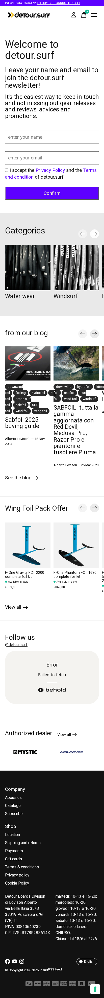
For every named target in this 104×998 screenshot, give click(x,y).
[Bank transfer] (37, 985)
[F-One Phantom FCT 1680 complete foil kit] (76, 545)
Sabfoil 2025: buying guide (22, 423)
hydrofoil (38, 392)
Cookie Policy (17, 883)
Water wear (20, 296)
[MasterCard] (46, 985)
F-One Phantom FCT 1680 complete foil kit (75, 574)
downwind (63, 386)
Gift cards (13, 859)
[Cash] (29, 985)
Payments (14, 851)
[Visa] (55, 985)
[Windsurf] (76, 267)
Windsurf (66, 296)
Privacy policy (17, 875)
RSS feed (55, 969)
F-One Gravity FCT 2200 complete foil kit (24, 574)
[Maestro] (72, 985)
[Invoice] (81, 985)
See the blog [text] (22, 478)
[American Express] (63, 985)
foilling (21, 392)
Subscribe (14, 814)
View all (16, 608)
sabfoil (21, 405)
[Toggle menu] (94, 15)
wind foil (22, 411)
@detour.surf (16, 645)
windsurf (89, 398)
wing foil (40, 411)
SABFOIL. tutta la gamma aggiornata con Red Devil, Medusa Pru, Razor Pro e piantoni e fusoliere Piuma (76, 430)
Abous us (13, 798)
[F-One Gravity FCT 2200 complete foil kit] (27, 545)
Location (12, 835)
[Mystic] (19, 752)
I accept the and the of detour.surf (51, 174)
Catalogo (13, 806)
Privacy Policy (50, 170)
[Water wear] (27, 267)
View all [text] (67, 735)
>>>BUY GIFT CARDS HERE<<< (58, 3)
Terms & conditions (22, 867)
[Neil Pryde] (66, 752)
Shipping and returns (23, 843)
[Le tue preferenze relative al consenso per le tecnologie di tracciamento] (95, 989)
